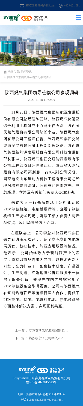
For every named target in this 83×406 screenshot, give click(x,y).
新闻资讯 (26, 71)
